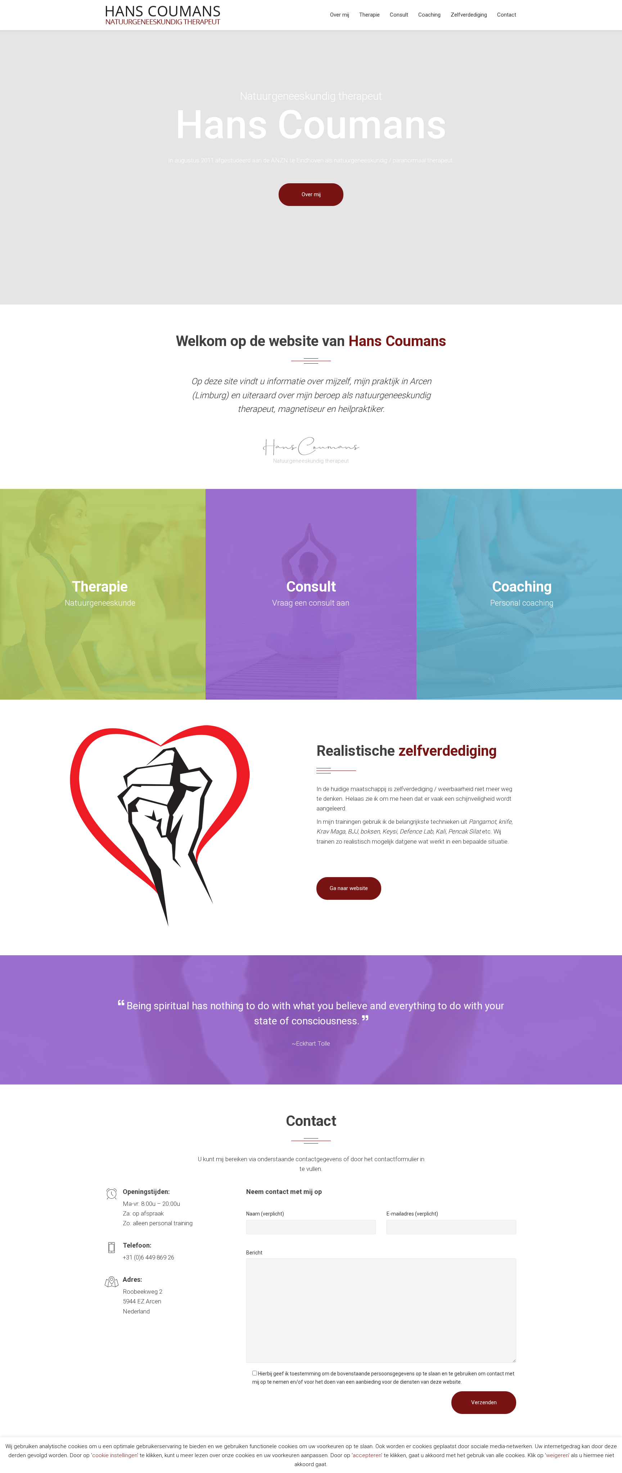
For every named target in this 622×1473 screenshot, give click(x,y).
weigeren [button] (557, 1455)
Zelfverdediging (469, 15)
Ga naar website (349, 888)
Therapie (369, 15)
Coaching (429, 15)
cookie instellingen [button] (114, 1455)
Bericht (254, 1253)
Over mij (339, 15)
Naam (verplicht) (265, 1214)
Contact (506, 15)
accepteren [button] (367, 1455)
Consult (399, 15)
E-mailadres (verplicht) (412, 1214)
